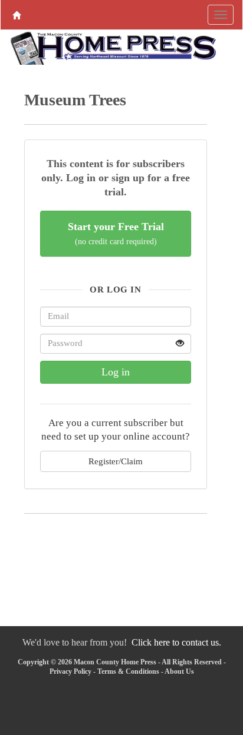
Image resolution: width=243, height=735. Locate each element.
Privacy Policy (70, 671)
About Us (179, 671)
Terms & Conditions (128, 671)
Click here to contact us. (176, 642)
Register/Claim (115, 461)
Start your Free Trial (116, 233)
